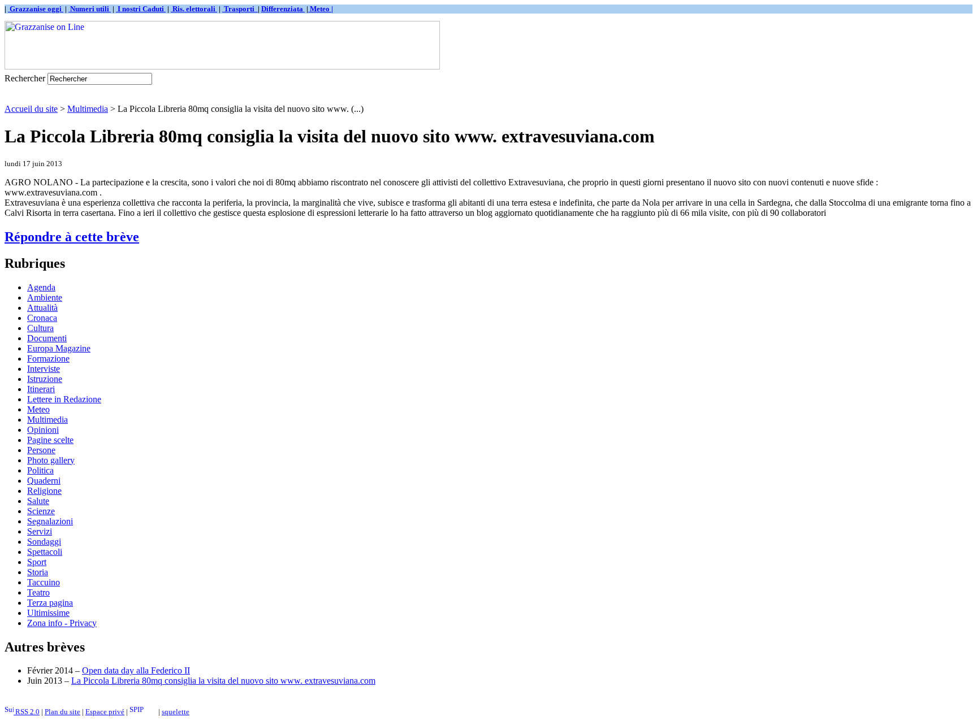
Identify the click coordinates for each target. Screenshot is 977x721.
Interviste (43, 368)
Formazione (48, 358)
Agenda (41, 287)
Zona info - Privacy (62, 623)
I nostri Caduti (141, 9)
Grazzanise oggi (35, 9)
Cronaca (42, 318)
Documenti (47, 338)
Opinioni (43, 430)
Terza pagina (50, 602)
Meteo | (320, 9)
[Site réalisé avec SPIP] (143, 711)
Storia (37, 572)
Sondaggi (44, 541)
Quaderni (43, 480)
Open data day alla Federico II (136, 670)
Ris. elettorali (194, 9)
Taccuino (43, 582)
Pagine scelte (50, 440)
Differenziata (283, 9)
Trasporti (240, 9)
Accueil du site (31, 109)
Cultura (40, 328)
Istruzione (44, 379)
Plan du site (62, 711)
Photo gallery (51, 460)
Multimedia (87, 109)
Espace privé (104, 711)
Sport (36, 562)
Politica (40, 470)
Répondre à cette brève (72, 236)
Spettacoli (44, 552)
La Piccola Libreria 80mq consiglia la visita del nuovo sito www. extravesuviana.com (223, 680)
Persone (41, 450)
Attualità (42, 307)
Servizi (39, 531)
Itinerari (41, 389)
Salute (38, 501)
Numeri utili (89, 9)
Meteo (38, 409)
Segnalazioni (50, 521)
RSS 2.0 (27, 711)
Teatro (38, 592)
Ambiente (44, 297)
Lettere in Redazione (64, 399)
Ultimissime (48, 613)
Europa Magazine (58, 348)
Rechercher (25, 78)
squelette (175, 711)
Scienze (41, 511)
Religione (44, 491)
